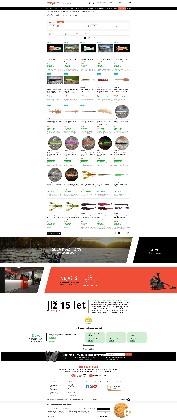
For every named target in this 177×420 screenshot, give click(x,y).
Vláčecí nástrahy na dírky (88, 11)
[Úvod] (53, 3)
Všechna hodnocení (88, 345)
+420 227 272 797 (99, 2)
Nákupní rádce (53, 392)
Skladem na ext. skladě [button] (102, 96)
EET (68, 389)
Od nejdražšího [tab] (75, 34)
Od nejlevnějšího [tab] (63, 34)
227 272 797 (80, 375)
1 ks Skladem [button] (67, 65)
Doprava (52, 388)
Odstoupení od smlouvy (55, 385)
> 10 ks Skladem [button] (84, 96)
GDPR (69, 388)
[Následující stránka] (94, 38)
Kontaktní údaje (71, 386)
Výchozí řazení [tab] (52, 34)
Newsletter (70, 385)
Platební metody (54, 389)
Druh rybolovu (57, 11)
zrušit (116, 359)
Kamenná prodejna (72, 384)
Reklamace (52, 386)
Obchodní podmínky (55, 384)
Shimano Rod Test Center (73, 395)
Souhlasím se (110, 357)
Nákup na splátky (54, 393)
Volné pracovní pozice (73, 391)
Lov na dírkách (66, 11)
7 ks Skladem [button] (67, 96)
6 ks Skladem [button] (50, 65)
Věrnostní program (54, 391)
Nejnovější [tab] (84, 34)
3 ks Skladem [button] (117, 65)
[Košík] (129, 3)
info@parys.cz (98, 3)
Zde (54, 412)
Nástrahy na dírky (76, 11)
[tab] (52, 22)
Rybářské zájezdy (72, 393)
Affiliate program (72, 392)
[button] (89, 3)
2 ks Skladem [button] (117, 223)
